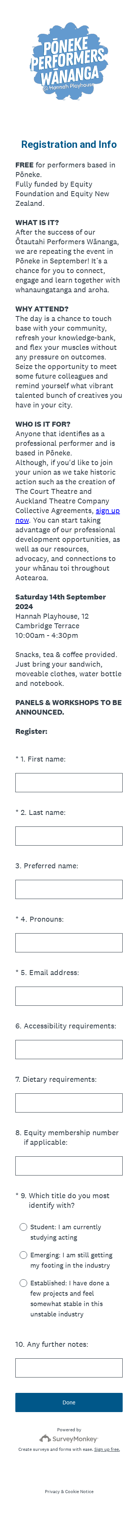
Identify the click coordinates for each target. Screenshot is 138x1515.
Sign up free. (107, 1449)
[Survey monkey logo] (69, 1438)
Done (69, 1402)
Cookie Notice (79, 1492)
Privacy (52, 1492)
